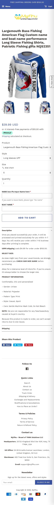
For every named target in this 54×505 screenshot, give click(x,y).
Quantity (6, 179)
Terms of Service (27, 422)
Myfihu (34, 490)
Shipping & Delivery (27, 396)
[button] (8, 167)
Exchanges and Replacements (27, 400)
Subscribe (43, 482)
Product (6, 143)
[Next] (49, 109)
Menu (7, 6)
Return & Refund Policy (27, 425)
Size (4, 164)
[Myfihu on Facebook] (27, 369)
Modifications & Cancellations (27, 403)
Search (27, 383)
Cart (50, 6)
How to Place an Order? (27, 406)
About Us (27, 386)
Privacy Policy (27, 418)
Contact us (27, 390)
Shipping (6, 136)
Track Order (27, 393)
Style (4, 153)
